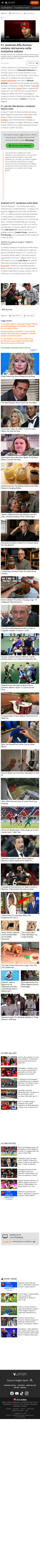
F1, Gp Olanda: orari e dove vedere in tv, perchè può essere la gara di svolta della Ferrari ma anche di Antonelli (17, 341)
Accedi (34, 3)
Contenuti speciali (10, 1385)
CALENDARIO (6, 8)
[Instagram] (26, 1395)
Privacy (23, 1408)
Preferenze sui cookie (17, 1410)
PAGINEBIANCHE (7, 1404)
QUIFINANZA (33, 1404)
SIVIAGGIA (27, 1404)
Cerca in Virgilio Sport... (18, 1380)
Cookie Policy (30, 1408)
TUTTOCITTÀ (16, 1404)
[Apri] (2, 2)
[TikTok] (21, 1395)
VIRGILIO (9, 1402)
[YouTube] (17, 1395)
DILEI (21, 1404)
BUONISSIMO (16, 1406)
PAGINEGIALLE (16, 1402)
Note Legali (16, 1408)
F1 (5, 17)
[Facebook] (12, 1395)
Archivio (23, 1387)
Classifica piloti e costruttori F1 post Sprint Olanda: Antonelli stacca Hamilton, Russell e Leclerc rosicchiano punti (18, 333)
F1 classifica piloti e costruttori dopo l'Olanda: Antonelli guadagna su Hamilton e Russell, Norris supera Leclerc (19, 326)
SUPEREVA (24, 1406)
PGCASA (36, 1402)
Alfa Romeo (7, 309)
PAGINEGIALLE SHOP (27, 1402)
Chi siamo (8, 1408)
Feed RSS (16, 1387)
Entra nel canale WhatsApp (21, 146)
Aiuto (26, 1410)
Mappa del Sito (31, 1385)
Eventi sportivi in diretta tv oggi (24, 1241)
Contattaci (21, 1385)
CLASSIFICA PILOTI (22, 8)
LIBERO (4, 1402)
